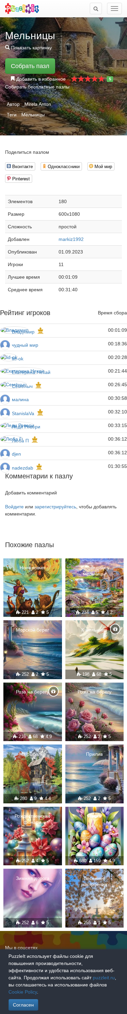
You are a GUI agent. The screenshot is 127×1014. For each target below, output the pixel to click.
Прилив (94, 754)
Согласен (23, 1005)
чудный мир (25, 345)
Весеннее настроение (94, 881)
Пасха (94, 816)
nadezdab (22, 468)
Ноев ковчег (33, 567)
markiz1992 (71, 239)
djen (16, 454)
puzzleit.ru (104, 977)
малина (20, 399)
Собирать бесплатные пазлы (37, 86)
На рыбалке (32, 754)
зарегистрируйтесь (55, 506)
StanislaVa (23, 413)
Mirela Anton (37, 104)
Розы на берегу (94, 691)
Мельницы (33, 114)
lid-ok (17, 358)
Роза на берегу (32, 691)
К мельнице (94, 630)
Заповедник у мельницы (94, 570)
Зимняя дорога (32, 878)
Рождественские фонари (32, 819)
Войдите (14, 506)
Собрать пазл (30, 66)
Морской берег (32, 630)
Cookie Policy (22, 992)
